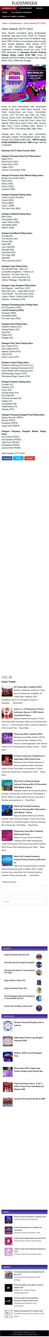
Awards (39, 8)
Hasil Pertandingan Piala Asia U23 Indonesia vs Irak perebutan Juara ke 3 (19, 997)
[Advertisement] (24, 568)
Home (4, 23)
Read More (18, 703)
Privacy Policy (17, 1332)
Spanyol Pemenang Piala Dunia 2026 (16, 955)
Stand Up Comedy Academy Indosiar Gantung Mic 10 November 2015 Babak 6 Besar (30, 784)
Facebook (7, 458)
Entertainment (25, 8)
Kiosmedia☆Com (8, 8)
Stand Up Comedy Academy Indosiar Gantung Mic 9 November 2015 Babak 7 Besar (30, 809)
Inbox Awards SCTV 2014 (17, 29)
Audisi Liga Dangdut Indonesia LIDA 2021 (30, 1238)
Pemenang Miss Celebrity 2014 (28, 734)
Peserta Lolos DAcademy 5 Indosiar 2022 (18, 1006)
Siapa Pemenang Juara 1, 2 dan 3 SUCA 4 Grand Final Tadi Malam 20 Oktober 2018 (29, 1086)
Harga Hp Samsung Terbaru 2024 (15, 988)
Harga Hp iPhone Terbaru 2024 (14, 980)
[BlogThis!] (5, 677)
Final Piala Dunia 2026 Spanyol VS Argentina (19, 962)
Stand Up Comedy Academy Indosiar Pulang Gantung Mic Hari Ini (29, 859)
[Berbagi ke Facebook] (10, 677)
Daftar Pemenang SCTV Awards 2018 (28, 1311)
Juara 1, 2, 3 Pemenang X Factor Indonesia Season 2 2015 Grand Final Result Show (29, 712)
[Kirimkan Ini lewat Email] (2, 677)
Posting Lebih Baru (9, 882)
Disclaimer (26, 1332)
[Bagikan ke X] (8, 677)
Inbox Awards (8, 33)
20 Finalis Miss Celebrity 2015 (28, 687)
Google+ (29, 458)
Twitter (18, 458)
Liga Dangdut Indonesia (21, 12)
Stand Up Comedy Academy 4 (14, 16)
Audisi (4, 12)
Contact (33, 1332)
